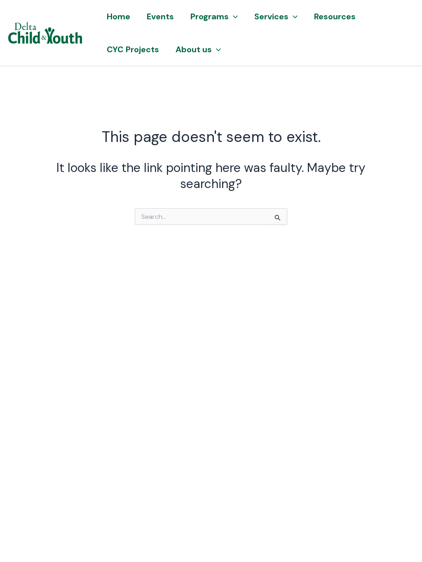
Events (160, 16)
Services (271, 16)
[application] (233, 16)
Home (118, 16)
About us (194, 49)
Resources (335, 16)
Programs (209, 16)
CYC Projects (133, 49)
